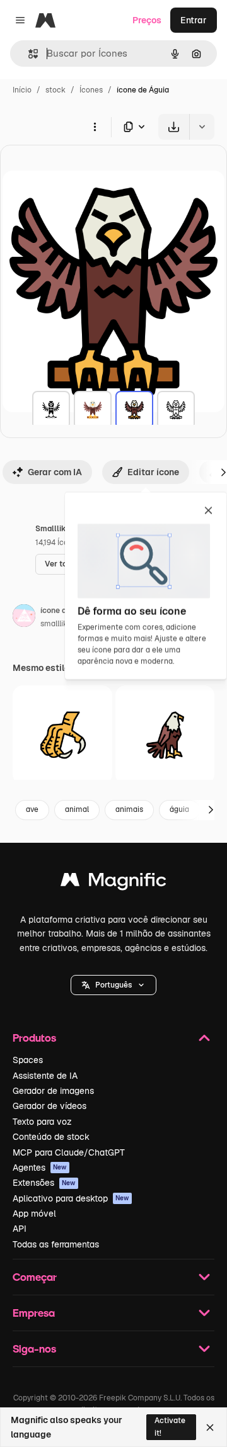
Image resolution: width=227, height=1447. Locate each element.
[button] (113, 985)
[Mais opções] (94, 126)
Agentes (40, 1167)
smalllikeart (60, 624)
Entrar (193, 20)
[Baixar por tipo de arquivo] (134, 127)
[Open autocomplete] (28, 54)
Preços (146, 20)
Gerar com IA (55, 472)
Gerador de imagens (53, 1090)
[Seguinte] (210, 810)
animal (77, 809)
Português (113, 985)
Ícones (91, 90)
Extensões (44, 1182)
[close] (208, 511)
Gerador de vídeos (49, 1106)
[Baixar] (173, 127)
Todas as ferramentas (56, 1244)
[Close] (210, 1427)
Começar (35, 1276)
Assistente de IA (45, 1075)
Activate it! (169, 1427)
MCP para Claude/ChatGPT (69, 1152)
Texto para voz (42, 1121)
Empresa (34, 1312)
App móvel (34, 1213)
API (19, 1228)
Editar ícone (153, 472)
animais (129, 809)
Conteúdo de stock (51, 1136)
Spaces (28, 1060)
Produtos (34, 1037)
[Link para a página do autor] (24, 617)
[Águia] (51, 410)
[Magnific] (113, 882)
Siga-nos (34, 1348)
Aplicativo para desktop (71, 1198)
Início (22, 90)
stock (55, 90)
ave (32, 809)
